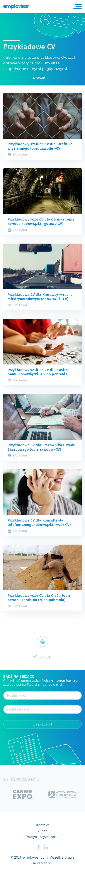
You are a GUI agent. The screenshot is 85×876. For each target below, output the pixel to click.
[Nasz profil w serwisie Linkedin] (46, 847)
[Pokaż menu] (76, 6)
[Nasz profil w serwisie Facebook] (39, 847)
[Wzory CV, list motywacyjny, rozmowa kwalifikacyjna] (16, 6)
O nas (42, 831)
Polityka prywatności (43, 837)
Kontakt (42, 825)
